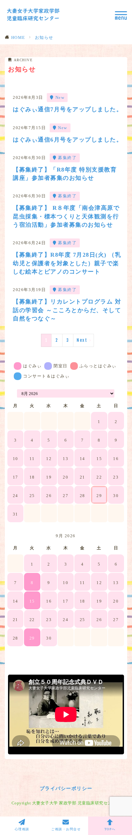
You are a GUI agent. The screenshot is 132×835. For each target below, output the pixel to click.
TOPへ (110, 829)
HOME (18, 37)
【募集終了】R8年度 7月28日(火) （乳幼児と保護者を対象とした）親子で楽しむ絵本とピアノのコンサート (67, 263)
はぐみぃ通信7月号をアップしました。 (67, 109)
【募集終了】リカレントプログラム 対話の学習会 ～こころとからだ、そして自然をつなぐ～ (67, 310)
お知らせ (44, 37)
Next (82, 340)
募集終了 (67, 157)
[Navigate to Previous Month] (11, 393)
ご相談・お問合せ (66, 829)
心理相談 (22, 829)
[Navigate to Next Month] (120, 536)
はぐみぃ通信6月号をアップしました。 (67, 139)
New (60, 97)
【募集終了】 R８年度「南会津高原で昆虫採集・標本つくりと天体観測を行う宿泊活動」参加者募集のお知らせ (66, 216)
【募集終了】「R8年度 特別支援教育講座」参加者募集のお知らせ (65, 173)
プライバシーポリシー (66, 788)
